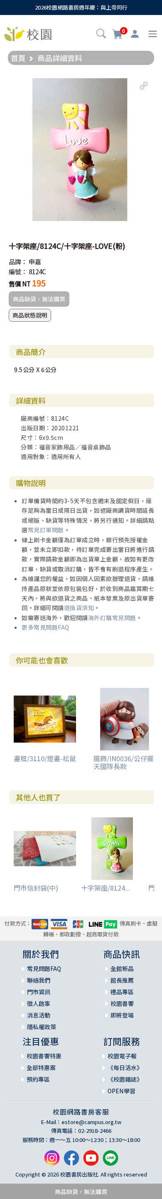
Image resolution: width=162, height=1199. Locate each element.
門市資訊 (38, 992)
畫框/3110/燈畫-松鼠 (45, 758)
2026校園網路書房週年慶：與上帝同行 (81, 7)
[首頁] (28, 33)
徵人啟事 (38, 1003)
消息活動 (38, 1015)
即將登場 (122, 1015)
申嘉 (35, 261)
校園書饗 (122, 1003)
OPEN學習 (121, 1091)
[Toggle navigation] (152, 34)
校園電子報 (122, 1056)
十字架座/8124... (105, 888)
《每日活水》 (125, 1067)
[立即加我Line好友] (110, 1161)
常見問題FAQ (44, 968)
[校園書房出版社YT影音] (91, 1161)
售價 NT (20, 283)
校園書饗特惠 (44, 1056)
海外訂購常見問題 (112, 617)
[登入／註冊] (134, 34)
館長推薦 (122, 980)
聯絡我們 (38, 980)
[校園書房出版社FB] (71, 1161)
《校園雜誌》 (125, 1079)
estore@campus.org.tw (91, 1122)
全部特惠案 (41, 1067)
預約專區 (38, 1079)
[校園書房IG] (52, 1161)
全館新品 (122, 968)
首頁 (18, 57)
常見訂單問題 (46, 530)
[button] (101, 35)
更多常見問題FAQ (45, 627)
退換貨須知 (79, 607)
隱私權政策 (41, 1027)
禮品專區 (122, 992)
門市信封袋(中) (36, 888)
